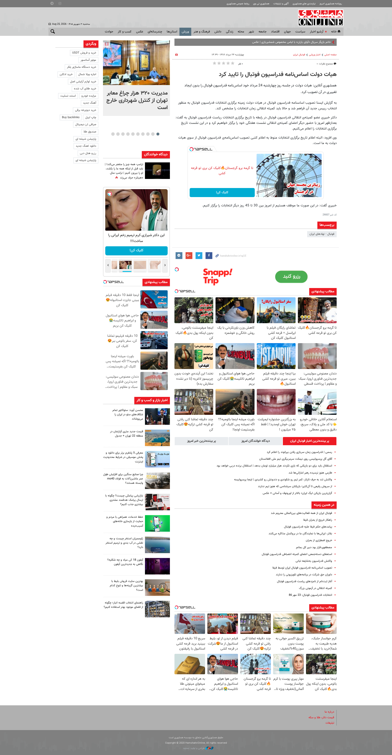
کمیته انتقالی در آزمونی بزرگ (315, 588)
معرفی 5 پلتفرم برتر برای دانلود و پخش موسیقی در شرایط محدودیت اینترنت (123, 457)
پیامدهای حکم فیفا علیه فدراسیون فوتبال (308, 527)
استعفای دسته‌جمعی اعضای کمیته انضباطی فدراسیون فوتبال (297, 554)
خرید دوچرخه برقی (85, 110)
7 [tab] (128, 134)
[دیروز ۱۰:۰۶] (157, 566)
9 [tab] (118, 134)
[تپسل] (191, 149)
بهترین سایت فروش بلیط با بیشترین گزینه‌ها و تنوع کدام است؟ (126, 585)
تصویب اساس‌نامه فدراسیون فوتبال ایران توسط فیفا (302, 568)
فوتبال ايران (299, 55)
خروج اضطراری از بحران (319, 540)
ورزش (185, 31)
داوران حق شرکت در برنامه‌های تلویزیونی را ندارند (304, 574)
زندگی (229, 31)
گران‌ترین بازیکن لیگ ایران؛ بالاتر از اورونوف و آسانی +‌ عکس (297, 493)
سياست (300, 31)
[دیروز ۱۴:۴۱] (157, 170)
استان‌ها (172, 31)
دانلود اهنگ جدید (86, 146)
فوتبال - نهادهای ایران (321, 234)
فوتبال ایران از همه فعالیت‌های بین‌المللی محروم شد (301, 513)
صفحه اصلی (330, 55)
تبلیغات (330, 723)
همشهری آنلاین (318, 18)
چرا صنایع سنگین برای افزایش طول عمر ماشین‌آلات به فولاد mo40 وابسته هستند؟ (123, 478)
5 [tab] (138, 134)
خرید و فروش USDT (84, 53)
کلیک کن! (222, 192)
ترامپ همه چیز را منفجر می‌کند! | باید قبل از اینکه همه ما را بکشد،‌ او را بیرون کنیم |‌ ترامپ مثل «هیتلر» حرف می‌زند (124, 171)
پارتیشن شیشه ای (86, 139)
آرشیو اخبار (316, 31)
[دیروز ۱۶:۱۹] (157, 459)
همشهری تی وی (261, 4)
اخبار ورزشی (315, 55)
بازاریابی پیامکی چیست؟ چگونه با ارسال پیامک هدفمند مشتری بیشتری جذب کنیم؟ (124, 500)
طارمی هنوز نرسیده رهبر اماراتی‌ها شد (310, 473)
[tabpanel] (136, 78)
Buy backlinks (71, 117)
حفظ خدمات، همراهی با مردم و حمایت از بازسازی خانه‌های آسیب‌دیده (124, 521)
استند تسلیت (68, 96)
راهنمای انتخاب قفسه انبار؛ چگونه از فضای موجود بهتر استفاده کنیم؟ (123, 605)
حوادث (109, 31)
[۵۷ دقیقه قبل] (136, 62)
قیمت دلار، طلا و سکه (321, 717)
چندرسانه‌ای (155, 31)
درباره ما (329, 712)
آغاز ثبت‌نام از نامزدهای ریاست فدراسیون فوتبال (304, 581)
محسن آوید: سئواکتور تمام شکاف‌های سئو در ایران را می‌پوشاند (128, 414)
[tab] (310, 441)
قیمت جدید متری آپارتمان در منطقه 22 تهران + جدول (126, 433)
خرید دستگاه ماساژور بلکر (81, 67)
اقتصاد (275, 31)
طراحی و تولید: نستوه (194, 748)
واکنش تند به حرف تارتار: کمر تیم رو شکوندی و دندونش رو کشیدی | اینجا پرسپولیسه (283, 479)
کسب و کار (125, 31)
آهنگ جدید (89, 103)
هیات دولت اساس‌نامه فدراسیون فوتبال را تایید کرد (278, 74)
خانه (334, 31)
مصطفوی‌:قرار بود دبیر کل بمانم (314, 547)
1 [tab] (158, 134)
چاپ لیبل (90, 117)
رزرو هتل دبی (88, 153)
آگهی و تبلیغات (281, 4)
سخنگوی (326, 42)
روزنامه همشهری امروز (330, 4)
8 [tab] (123, 134)
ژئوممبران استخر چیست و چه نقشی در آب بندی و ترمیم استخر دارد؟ (124, 543)
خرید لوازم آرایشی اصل (83, 81)
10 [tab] (113, 134)
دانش (217, 31)
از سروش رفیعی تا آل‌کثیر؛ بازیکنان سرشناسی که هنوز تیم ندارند (295, 486)
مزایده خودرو (88, 96)
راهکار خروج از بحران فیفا (317, 520)
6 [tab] (133, 134)
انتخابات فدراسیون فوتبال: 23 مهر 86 (310, 595)
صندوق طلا (89, 131)
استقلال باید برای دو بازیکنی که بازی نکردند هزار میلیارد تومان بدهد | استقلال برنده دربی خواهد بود (274, 466)
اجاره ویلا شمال (87, 74)
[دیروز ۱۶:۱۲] (157, 523)
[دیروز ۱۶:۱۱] (157, 545)
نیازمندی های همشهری (304, 4)
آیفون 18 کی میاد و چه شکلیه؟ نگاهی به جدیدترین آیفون (125, 562)
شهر (251, 31)
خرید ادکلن (66, 74)
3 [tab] (148, 134)
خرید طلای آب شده (85, 88)
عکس (139, 31)
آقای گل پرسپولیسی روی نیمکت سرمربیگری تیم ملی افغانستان (295, 459)
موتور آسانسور (88, 60)
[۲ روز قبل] (157, 609)
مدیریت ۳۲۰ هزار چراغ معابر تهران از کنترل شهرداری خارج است (137, 100)
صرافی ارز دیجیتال (85, 124)
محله (241, 31)
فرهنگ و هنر (202, 31)
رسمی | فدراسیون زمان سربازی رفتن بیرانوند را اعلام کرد (299, 452)
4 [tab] (143, 134)
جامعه (263, 31)
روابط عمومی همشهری (238, 4)
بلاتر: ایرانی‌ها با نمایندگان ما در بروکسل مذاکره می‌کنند (300, 533)
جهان (287, 31)
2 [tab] (153, 134)
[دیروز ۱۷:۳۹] (157, 416)
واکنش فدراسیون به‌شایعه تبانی (314, 561)
